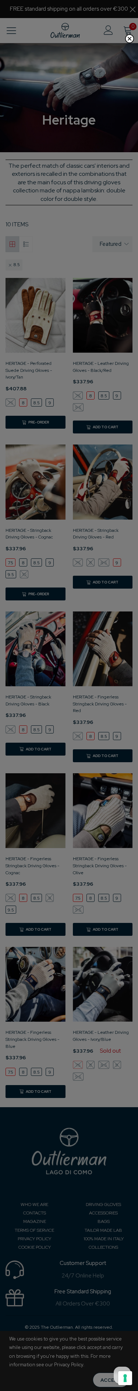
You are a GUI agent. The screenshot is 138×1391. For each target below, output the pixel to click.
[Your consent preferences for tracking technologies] (125, 1378)
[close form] (129, 38)
